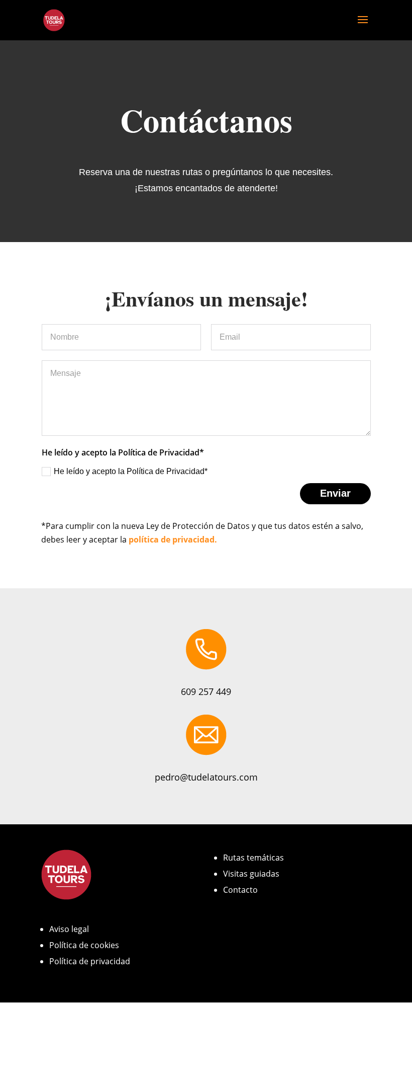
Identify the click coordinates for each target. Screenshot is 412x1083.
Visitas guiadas (251, 873)
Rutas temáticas (253, 857)
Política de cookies (84, 945)
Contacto (240, 889)
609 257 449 (206, 691)
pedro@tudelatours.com (206, 777)
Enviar (335, 493)
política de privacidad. (173, 539)
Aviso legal (69, 929)
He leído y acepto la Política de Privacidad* (131, 471)
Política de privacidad (89, 961)
